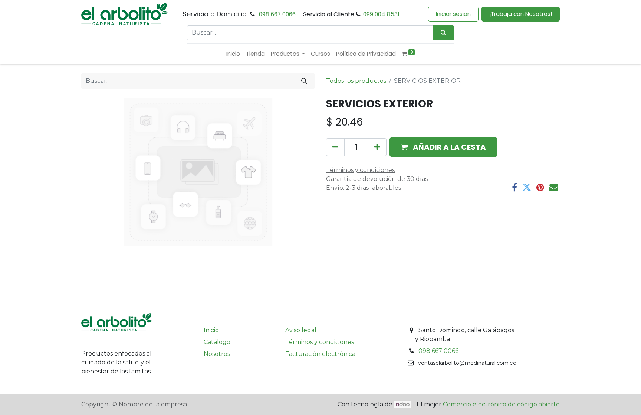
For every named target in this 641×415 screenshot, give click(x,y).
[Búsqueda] (443, 32)
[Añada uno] (377, 147)
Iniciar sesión (453, 14)
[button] (443, 147)
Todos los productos (356, 80)
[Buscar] (304, 81)
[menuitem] (233, 54)
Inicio (211, 330)
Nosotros (217, 353)
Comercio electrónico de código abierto (501, 404)
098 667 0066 (277, 14)
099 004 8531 (381, 14)
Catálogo (217, 342)
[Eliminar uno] (335, 147)
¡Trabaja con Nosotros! (520, 14)
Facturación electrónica (320, 353)
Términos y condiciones (319, 342)
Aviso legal (300, 330)
